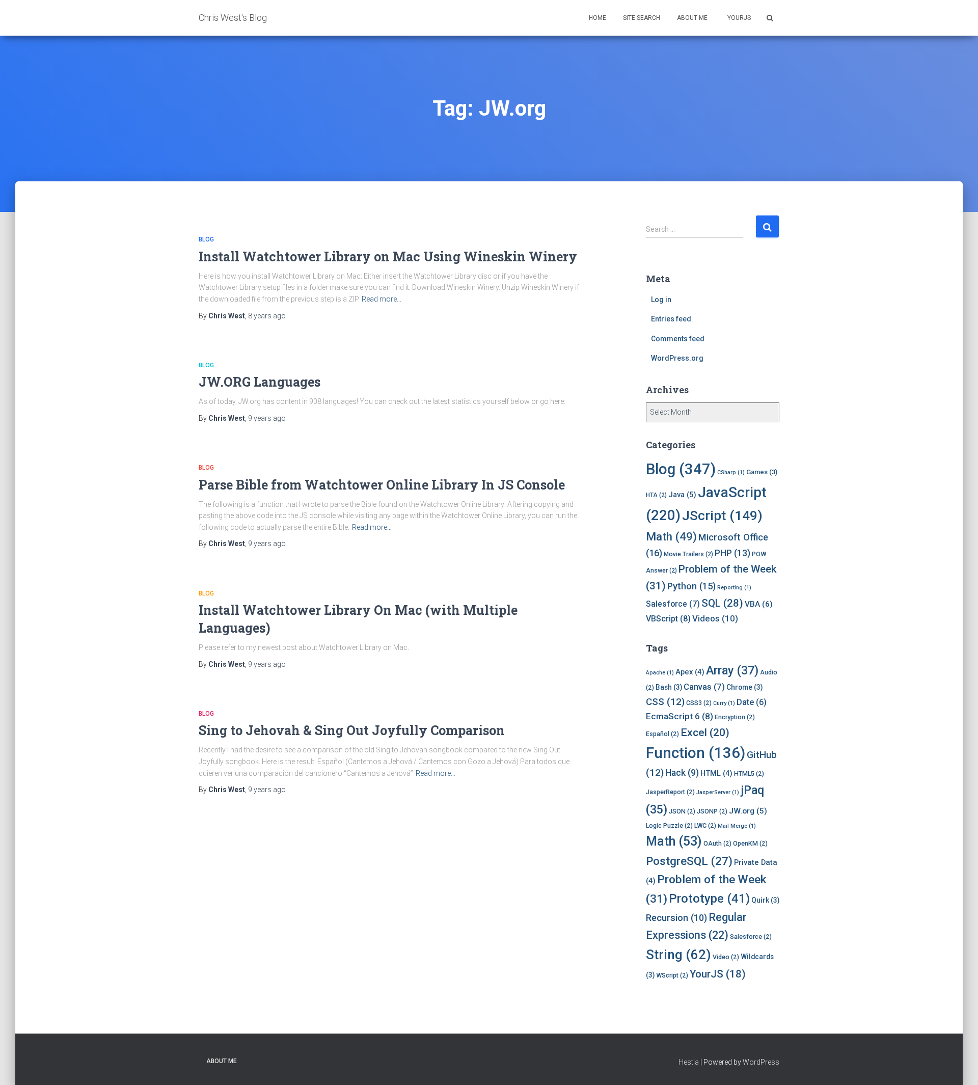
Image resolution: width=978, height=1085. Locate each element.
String (678, 954)
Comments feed (677, 339)
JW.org (748, 811)
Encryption (735, 717)
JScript (722, 515)
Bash (669, 687)
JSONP (712, 811)
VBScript (668, 618)
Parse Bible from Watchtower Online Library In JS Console (382, 484)
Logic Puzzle (669, 825)
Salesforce (673, 604)
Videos (715, 618)
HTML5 (749, 773)
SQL (722, 603)
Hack (682, 773)
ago (267, 316)
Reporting (734, 587)
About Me (692, 17)
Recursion (676, 917)
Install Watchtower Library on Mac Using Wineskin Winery (388, 256)
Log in (661, 299)
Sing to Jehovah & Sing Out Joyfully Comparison (352, 730)
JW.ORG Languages (259, 381)
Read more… (381, 299)
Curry (724, 703)
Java (682, 494)
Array (732, 670)
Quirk (765, 900)
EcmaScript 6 (679, 716)
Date (752, 702)
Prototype (709, 898)
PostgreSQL (689, 860)
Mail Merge (737, 826)
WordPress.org (677, 358)
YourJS (738, 17)
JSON (682, 811)
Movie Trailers (688, 554)
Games (761, 472)
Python (691, 586)
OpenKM (750, 843)
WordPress (761, 1062)
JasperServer (717, 792)
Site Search (641, 17)
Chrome (744, 687)
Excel (705, 732)
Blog (206, 239)
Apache (660, 672)
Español (662, 734)
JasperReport (670, 792)
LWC (705, 825)
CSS (665, 702)
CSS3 (699, 703)
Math (671, 536)
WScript (672, 975)
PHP (732, 553)
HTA (656, 495)
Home (597, 17)
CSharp (731, 472)
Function (695, 753)
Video (726, 957)
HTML (716, 773)
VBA (759, 604)
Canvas (704, 687)
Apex (689, 671)
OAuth (717, 843)
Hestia (688, 1062)
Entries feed (671, 319)
